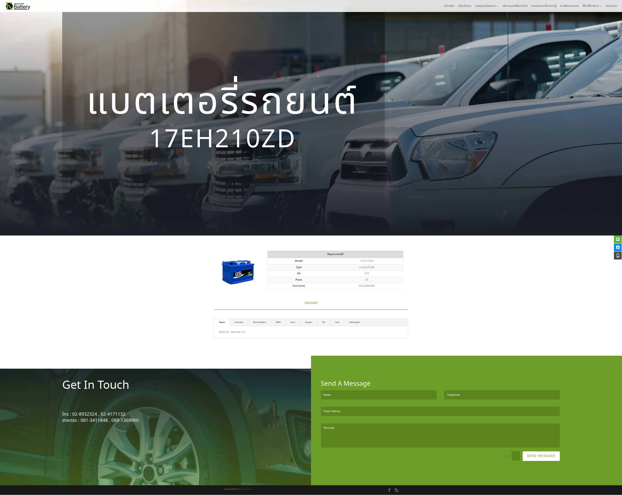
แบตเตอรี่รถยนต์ (485, 6)
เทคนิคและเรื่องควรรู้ (543, 6)
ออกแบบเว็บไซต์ (231, 489)
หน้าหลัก (449, 6)
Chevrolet (239, 322)
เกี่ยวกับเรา (464, 6)
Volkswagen (354, 322)
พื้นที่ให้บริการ (591, 6)
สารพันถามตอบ (569, 6)
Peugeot (308, 322)
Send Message (541, 456)
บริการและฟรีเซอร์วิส (514, 6)
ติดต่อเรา (611, 6)
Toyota (222, 322)
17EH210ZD (367, 261)
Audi (337, 322)
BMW (278, 322)
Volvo (292, 322)
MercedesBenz (259, 322)
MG (323, 322)
